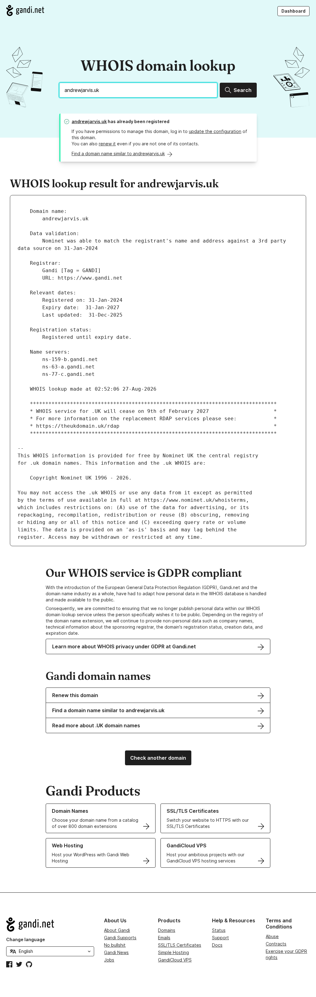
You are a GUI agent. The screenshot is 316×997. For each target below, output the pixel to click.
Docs (217, 945)
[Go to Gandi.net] (25, 10)
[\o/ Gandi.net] (50, 924)
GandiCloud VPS (175, 959)
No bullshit (115, 945)
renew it (107, 143)
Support (220, 937)
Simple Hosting (173, 952)
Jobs (109, 959)
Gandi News (116, 952)
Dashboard (293, 11)
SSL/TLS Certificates (179, 945)
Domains (166, 930)
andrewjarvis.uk (89, 121)
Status (219, 930)
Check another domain (158, 758)
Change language (25, 939)
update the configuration (215, 131)
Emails (164, 937)
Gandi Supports (120, 937)
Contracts (276, 943)
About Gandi (117, 930)
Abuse (272, 936)
